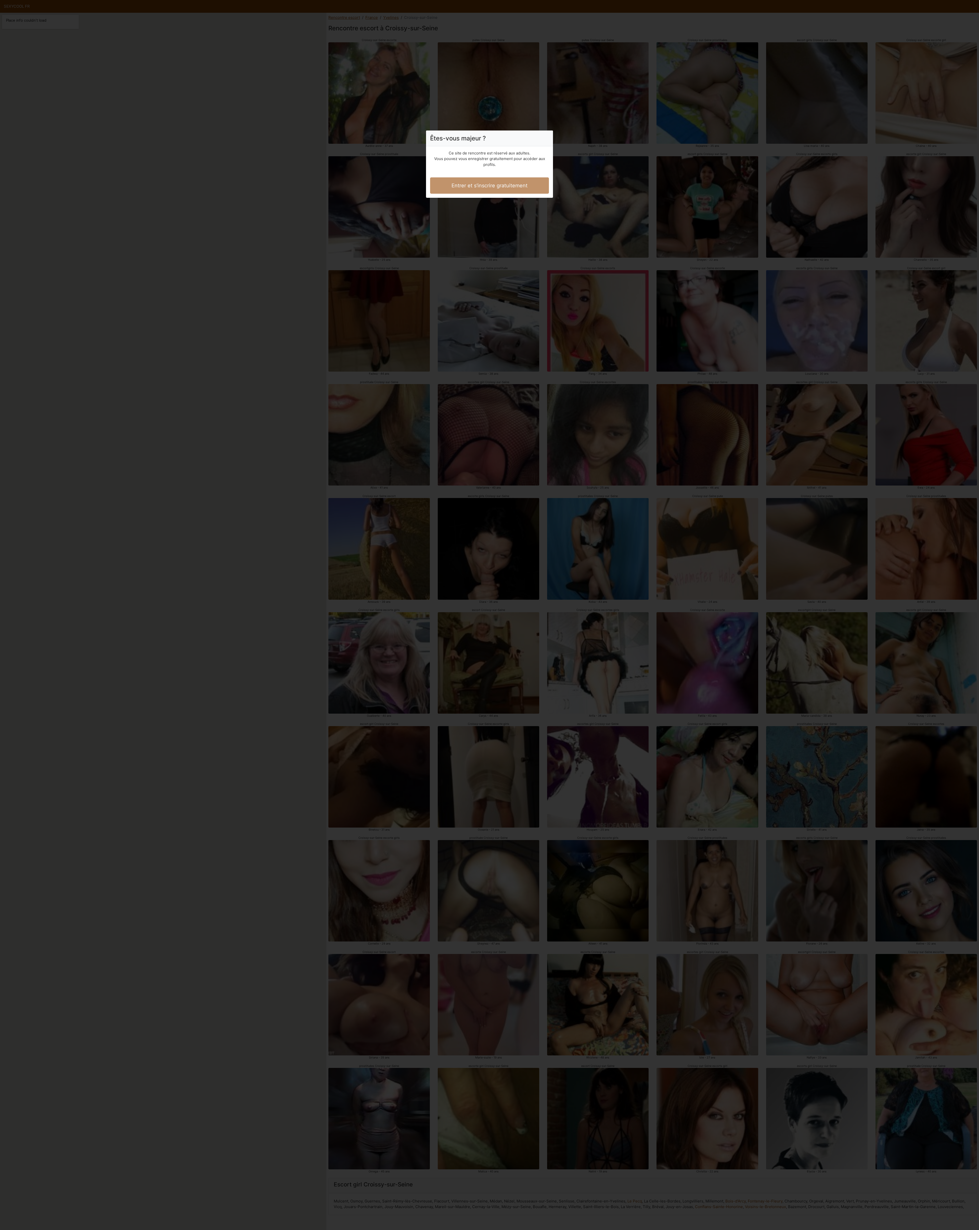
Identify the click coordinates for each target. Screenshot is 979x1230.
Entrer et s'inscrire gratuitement (489, 185)
